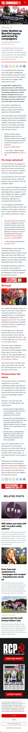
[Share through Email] (20, 66)
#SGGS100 (7, 236)
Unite (12, 44)
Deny (14, 719)
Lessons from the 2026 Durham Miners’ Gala (11, 619)
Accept (14, 715)
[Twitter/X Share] (6, 66)
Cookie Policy (9, 728)
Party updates (12, 615)
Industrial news (5, 44)
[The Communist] (11, 4)
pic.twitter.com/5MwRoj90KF (13, 238)
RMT (10, 520)
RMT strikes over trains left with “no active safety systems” (13, 526)
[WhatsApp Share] (13, 66)
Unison (5, 566)
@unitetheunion (14, 221)
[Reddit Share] (10, 66)
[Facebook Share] (2, 66)
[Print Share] (24, 66)
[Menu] (25, 2)
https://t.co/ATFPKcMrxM (12, 147)
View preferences (14, 724)
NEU (2, 566)
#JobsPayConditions (17, 236)
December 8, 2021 (9, 243)
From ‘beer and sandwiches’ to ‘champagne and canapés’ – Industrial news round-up (13, 574)
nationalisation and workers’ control (12, 468)
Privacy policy (17, 728)
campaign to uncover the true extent (12, 320)
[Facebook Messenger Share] (17, 66)
